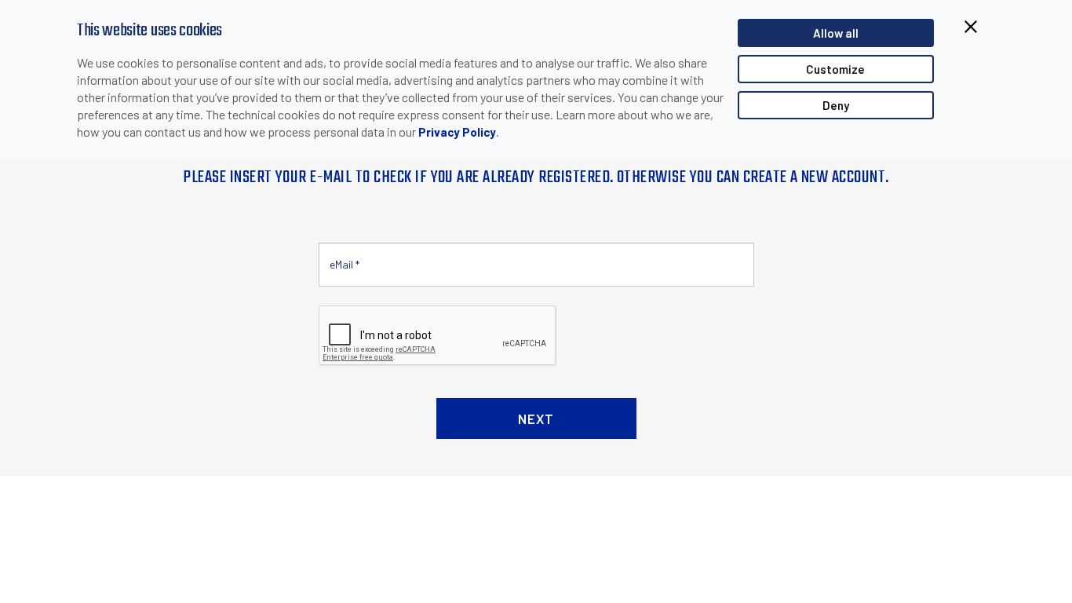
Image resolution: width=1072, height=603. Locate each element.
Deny (835, 105)
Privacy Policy (457, 132)
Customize (835, 69)
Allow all (836, 33)
